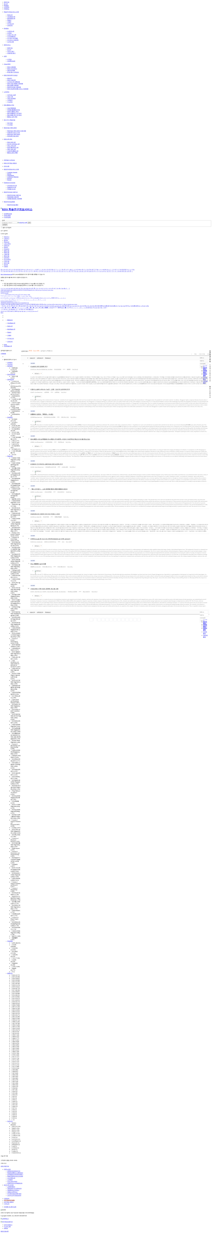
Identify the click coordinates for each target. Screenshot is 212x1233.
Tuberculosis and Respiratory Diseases (15, 701)
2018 (16, 988)
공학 (16, 943)
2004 (16, 1011)
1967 (15, 1073)
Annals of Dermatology (14, 889)
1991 (15, 1033)
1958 (14, 1088)
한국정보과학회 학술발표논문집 (15, 474)
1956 (14, 1091)
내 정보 (9, 59)
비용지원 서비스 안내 (13, 132)
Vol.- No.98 (69, 541)
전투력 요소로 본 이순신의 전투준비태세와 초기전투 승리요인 (50, 539)
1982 (15, 1048)
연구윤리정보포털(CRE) (14, 1193)
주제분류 (10, 941)
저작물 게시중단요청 (10, 1207)
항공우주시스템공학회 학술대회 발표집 (15, 898)
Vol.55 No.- (68, 442)
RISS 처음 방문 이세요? (11, 75)
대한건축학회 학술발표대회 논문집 (15, 629)
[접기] (209, 383)
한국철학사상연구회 (51, 467)
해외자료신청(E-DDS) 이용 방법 (16, 131)
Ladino (15, 1151)
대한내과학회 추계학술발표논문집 (15, 752)
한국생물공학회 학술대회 (15, 495)
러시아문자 (7, 259)
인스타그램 (7, 1226)
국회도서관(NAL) (12, 1192)
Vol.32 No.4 (94, 591)
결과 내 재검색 (7, 227)
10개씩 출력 (202, 618)
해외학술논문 (11, 18)
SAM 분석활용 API (12, 151)
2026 (16, 975)
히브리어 (6, 249)
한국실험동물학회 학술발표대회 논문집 (15, 729)
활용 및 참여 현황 (12, 152)
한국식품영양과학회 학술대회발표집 (15, 523)
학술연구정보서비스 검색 (11, 12)
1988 (15, 1038)
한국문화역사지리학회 (49, 417)
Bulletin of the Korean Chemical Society (15, 534)
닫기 (2, 312)
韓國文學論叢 (58, 517)
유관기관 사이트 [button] (9, 1185)
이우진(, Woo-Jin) (35, 369)
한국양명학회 (57, 369)
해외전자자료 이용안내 (11, 192)
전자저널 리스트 (12, 185)
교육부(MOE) (11, 1186)
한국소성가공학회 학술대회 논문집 (16, 682)
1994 (16, 1028)
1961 (15, 1083)
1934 (14, 1109)
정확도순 (202, 357)
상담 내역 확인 (11, 98)
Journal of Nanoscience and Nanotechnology (15, 854)
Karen (14, 1149)
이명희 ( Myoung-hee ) (37, 442)
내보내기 (32, 358)
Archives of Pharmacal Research (15, 840)
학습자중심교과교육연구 (15, 792)
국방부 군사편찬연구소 (50, 541)
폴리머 (16, 936)
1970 (15, 1068)
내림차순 (202, 360)
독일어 (6, 247)
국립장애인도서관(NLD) (14, 1188)
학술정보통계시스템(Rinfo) (15, 1173)
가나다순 (10, 364)
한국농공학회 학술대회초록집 (15, 811)
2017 (16, 990)
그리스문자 (7, 244)
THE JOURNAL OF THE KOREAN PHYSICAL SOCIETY (15, 663)
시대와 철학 (65, 467)
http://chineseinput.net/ (6, 274)
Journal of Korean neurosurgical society (14, 641)
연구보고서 (10, 23)
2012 (16, 998)
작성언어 (10, 1121)
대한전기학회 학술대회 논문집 (15, 459)
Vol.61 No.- (66, 517)
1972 (15, 1065)
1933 (14, 1111)
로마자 (6, 264)
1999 (16, 1020)
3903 (15, 441)
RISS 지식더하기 (12, 68)
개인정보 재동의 (9, 1202)
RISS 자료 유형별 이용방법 (15, 83)
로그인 (6, 4)
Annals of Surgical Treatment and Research (15, 884)
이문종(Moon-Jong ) (36, 417)
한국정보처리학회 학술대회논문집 (15, 529)
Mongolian (16, 1144)
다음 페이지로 (135, 619)
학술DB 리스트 (11, 187)
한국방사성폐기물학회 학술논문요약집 (15, 816)
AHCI (15, 444)
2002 (16, 1015)
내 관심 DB (10, 42)
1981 (15, 1050)
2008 (16, 1005)
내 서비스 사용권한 (13, 40)
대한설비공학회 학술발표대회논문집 (15, 572)
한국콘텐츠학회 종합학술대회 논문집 (15, 923)
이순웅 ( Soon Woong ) (37, 467)
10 (28, 588)
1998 (16, 1021)
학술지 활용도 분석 (13, 111)
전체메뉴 (6, 9)
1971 (15, 1066)
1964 (15, 1078)
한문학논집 (61, 442)
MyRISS (6, 5)
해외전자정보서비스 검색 (11, 169)
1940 (14, 1106)
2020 (16, 985)
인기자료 (10, 124)
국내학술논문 (11, 16)
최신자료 (10, 123)
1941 (14, 1104)
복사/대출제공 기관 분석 (14, 113)
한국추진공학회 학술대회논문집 (15, 619)
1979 (15, 1053)
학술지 (9, 20)
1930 (14, 1113)
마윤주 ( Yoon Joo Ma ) (48, 591)
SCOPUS (14, 423)
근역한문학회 (48, 442)
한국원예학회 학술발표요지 (15, 480)
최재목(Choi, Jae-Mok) (47, 369)
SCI (15, 432)
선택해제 (3, 353)
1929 (14, 1114)
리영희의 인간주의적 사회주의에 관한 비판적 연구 (46, 464)
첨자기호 (6, 256)
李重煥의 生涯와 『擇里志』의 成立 (41, 414)
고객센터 (6, 7)
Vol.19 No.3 (72, 467)
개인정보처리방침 (9, 1200)
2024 (16, 978)
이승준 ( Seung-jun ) (36, 392)
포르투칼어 (16, 1141)
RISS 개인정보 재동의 (10, 163)
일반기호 (6, 263)
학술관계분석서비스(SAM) (15, 1176)
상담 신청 (10, 96)
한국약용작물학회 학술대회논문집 (15, 844)
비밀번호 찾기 (11, 53)
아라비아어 (16, 1153)
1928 (14, 1116)
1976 (15, 1058)
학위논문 (10, 15)
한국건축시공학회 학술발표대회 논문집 (15, 831)
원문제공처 (10, 379)
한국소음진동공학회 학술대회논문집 (15, 561)
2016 (16, 991)
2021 (16, 983)
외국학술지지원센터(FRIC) (15, 1174)
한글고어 (6, 242)
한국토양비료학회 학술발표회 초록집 (15, 624)
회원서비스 (7, 45)
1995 (16, 1026)
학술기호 (6, 252)
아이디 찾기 (10, 51)
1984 (15, 1045)
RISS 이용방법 (11, 67)
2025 (16, 977)
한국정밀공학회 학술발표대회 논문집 (15, 485)
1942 (14, 1103)
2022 (16, 982)
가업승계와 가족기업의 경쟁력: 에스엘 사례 (44, 589)
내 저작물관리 (11, 36)
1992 (15, 1031)
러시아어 (16, 1139)
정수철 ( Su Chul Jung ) (60, 591)
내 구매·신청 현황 (12, 38)
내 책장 (9, 33)
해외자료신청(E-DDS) (10, 128)
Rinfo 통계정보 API (12, 147)
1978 (15, 1055)
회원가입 (6, 2)
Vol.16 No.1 (73, 417)
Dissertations (10, 175)
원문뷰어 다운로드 (9, 160)
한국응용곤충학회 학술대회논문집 (15, 566)
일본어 (15, 1128)
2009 (16, 1003)
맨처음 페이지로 (91, 619)
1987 (15, 1040)
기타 (16, 958)
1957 (14, 1090)
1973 (15, 1063)
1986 (15, 1041)
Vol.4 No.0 (63, 392)
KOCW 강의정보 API (13, 144)
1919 (14, 1118)
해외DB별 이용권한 (13, 197)
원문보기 (37, 373)
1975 (15, 1060)
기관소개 (6, 1204)
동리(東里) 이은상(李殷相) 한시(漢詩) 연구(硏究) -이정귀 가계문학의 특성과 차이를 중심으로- (60, 439)
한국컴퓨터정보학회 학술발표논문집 (15, 782)
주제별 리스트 (11, 189)
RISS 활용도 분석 (9, 105)
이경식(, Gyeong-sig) (36, 541)
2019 (16, 986)
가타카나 (6, 238)
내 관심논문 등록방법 (13, 82)
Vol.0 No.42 (75, 369)
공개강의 (10, 25)
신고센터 (10, 102)
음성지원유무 (11, 374)
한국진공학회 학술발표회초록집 (15, 797)
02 (14, 454)
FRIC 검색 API (11, 149)
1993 (16, 1030)
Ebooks (9, 174)
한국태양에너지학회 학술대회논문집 (15, 874)
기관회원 (10, 1179)
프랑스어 (6, 245)
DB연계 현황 (11, 70)
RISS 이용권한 (11, 80)
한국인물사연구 (62, 566)
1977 (15, 1056)
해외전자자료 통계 (9, 201)
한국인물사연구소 (47, 566)
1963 (15, 1080)
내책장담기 (40, 358)
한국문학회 (46, 517)
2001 (16, 1016)
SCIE (16, 425)
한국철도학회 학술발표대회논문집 (15, 596)
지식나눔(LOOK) (12, 1181)
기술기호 (6, 254)
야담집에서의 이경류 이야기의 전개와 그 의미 (45, 514)
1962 (15, 1081)
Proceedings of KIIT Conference (15, 711)
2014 (16, 995)
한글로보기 (48, 358)
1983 (15, 1046)
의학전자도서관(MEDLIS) (14, 1183)
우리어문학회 (48, 492)
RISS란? (9, 78)
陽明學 (68, 369)
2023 (16, 980)
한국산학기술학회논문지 (15, 584)
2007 (16, 1006)
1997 (16, 1023)
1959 (15, 1086)
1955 (14, 1093)
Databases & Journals (9, 182)
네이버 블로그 (8, 1225)
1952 (14, 1098)
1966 (15, 1075)
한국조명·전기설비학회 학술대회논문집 (16, 787)
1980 (15, 1051)
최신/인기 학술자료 (9, 120)
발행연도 (10, 973)
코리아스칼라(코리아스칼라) (15, 404)
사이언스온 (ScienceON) (14, 1195)
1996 (16, 1025)
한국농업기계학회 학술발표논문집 (15, 706)
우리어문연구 (60, 492)
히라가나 (6, 237)
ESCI (16, 427)
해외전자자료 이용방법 (14, 87)
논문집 (16, 827)
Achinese (15, 1148)
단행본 (9, 22)
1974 (15, 1061)
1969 (15, 1070)
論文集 (16, 499)
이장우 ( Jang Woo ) (36, 591)
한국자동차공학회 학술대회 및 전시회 (16, 543)
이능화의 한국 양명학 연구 (38, 366)
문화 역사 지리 (65, 417)
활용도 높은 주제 (12, 117)
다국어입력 (7, 217)
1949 (14, 1101)
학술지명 (10, 456)
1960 (15, 1085)
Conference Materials (12, 177)
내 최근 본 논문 (11, 35)
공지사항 (6, 166)
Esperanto (15, 1143)
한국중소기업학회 (72, 591)
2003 (16, 1013)
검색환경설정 (11, 61)
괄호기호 (6, 250)
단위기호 (6, 261)
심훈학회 (46, 392)
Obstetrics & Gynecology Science (15, 539)
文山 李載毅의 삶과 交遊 (38, 564)
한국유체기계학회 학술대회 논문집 (16, 907)
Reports (9, 180)
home (5, 344)
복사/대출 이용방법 (13, 85)
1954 (14, 1095)
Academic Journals (12, 172)
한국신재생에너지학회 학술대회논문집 (15, 635)
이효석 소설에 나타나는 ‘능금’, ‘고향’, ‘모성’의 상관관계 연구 (50, 389)
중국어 (6, 240)
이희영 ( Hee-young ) (36, 492)
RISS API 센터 (8, 139)
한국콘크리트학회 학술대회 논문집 (16, 509)
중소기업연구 (86, 591)
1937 (14, 1108)
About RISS (7, 64)
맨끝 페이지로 (139, 619)
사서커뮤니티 (11, 1178)
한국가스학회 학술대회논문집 (15, 806)
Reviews (9, 178)
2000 (16, 1018)
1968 (15, 1071)
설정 (5, 56)
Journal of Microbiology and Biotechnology (15, 746)
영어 (16, 1126)
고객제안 (10, 100)
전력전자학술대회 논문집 (15, 608)
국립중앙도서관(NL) (13, 1190)
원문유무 (10, 366)
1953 (14, 1096)
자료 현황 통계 (11, 108)
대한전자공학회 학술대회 (15, 490)
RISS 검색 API (11, 142)
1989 (15, 1036)
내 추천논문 (10, 31)
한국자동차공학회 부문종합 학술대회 (16, 613)
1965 (15, 1076)
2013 (16, 996)
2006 (16, 1008)
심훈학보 (57, 392)
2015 (16, 993)
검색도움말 (7, 215)
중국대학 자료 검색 (13, 136)
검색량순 (10, 362)
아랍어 (6, 266)
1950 (14, 1099)
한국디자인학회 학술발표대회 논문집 (15, 869)
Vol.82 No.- (69, 492)
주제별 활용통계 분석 (13, 110)
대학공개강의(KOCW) (13, 1171)
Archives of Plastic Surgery (14, 919)
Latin (14, 1146)
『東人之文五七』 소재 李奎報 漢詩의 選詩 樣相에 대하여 (48, 489)
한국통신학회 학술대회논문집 (15, 469)
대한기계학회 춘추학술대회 (15, 464)
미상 (14, 1137)
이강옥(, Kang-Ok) (35, 517)
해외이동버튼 (5, 1231)
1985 (15, 1043)
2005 (16, 1010)
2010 (16, 1001)
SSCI (15, 442)
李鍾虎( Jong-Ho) (35, 566)
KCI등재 (16, 449)
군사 (63, 541)
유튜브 (6, 1228)
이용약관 (6, 1198)
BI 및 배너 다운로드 (13, 72)
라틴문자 (6, 257)
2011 (16, 1000)
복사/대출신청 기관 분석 (14, 115)
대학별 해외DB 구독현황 (14, 198)
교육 (16, 966)
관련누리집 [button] (7, 1169)
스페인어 (16, 1135)
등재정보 (10, 417)
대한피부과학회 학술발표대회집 (15, 515)
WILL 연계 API (11, 145)
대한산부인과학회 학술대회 (15, 670)
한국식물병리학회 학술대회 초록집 (16, 653)
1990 (15, 1035)
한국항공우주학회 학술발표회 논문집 (15, 556)
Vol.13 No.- (70, 566)
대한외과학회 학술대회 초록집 (15, 932)
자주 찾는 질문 (11, 95)
